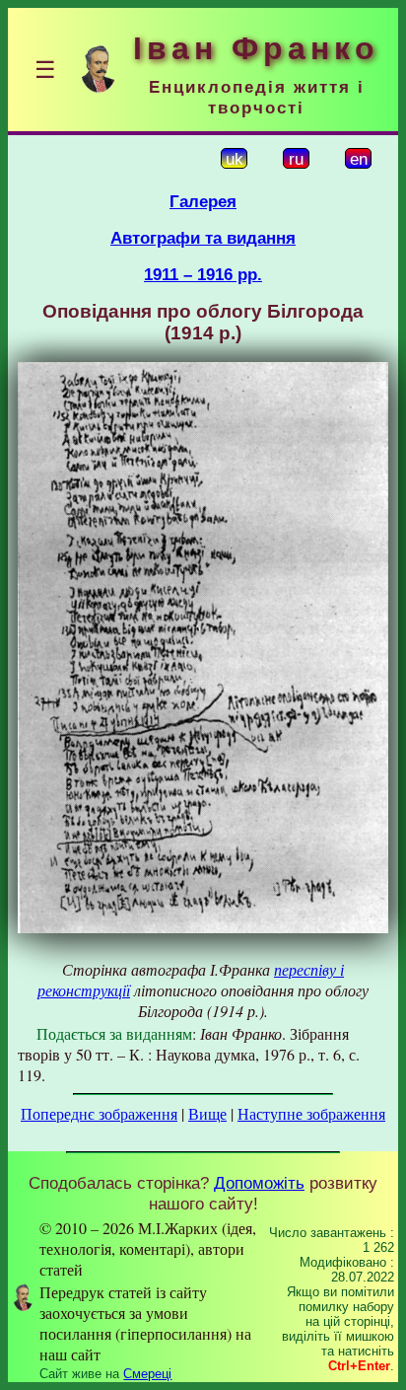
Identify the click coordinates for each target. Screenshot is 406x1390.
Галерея (203, 201)
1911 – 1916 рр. (203, 274)
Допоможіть (259, 1183)
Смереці (147, 1373)
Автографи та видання (203, 238)
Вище (207, 1113)
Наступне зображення (311, 1113)
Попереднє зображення (99, 1113)
